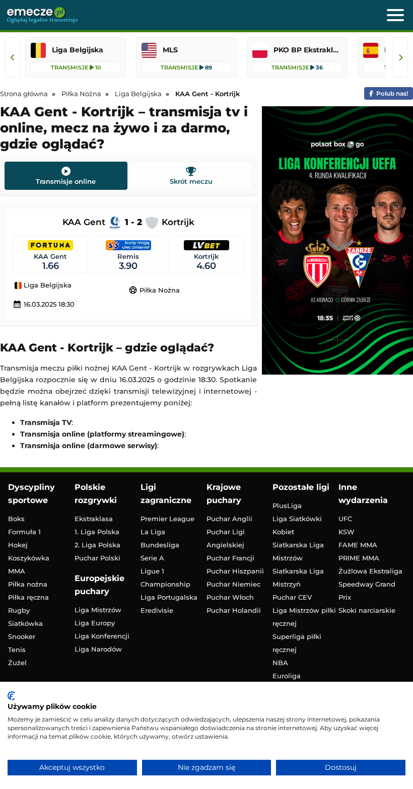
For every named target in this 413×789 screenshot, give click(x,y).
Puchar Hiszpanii (235, 571)
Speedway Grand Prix (366, 590)
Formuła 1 (24, 532)
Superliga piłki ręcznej (296, 643)
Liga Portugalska (169, 597)
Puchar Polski (97, 558)
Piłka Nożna (154, 290)
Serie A (152, 558)
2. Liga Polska (97, 545)
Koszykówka (28, 558)
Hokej (18, 545)
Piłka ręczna (28, 597)
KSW (346, 532)
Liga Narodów (98, 649)
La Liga (153, 532)
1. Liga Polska (97, 532)
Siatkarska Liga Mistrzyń (298, 577)
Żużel (17, 663)
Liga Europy (95, 623)
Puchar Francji (230, 558)
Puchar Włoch (230, 597)
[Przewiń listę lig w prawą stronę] (400, 57)
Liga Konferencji (102, 636)
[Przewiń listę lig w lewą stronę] (12, 57)
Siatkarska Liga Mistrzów (298, 551)
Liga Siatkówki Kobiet (297, 525)
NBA (280, 663)
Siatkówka (25, 623)
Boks (16, 519)
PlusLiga (287, 505)
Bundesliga (160, 545)
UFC (345, 519)
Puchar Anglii (229, 519)
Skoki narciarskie (366, 610)
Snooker (21, 636)
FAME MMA (357, 545)
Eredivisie (157, 610)
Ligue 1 (152, 571)
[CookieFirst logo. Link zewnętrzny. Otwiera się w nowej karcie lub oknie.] (11, 695)
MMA (16, 571)
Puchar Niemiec (233, 584)
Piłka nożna (27, 584)
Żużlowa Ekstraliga (370, 571)
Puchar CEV (292, 597)
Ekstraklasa (94, 519)
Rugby (19, 610)
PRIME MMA (358, 558)
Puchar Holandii (233, 610)
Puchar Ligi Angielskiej (225, 538)
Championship (165, 584)
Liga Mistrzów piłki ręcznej (304, 616)
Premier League (167, 519)
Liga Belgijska (47, 285)
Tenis (17, 649)
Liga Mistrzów (98, 610)
